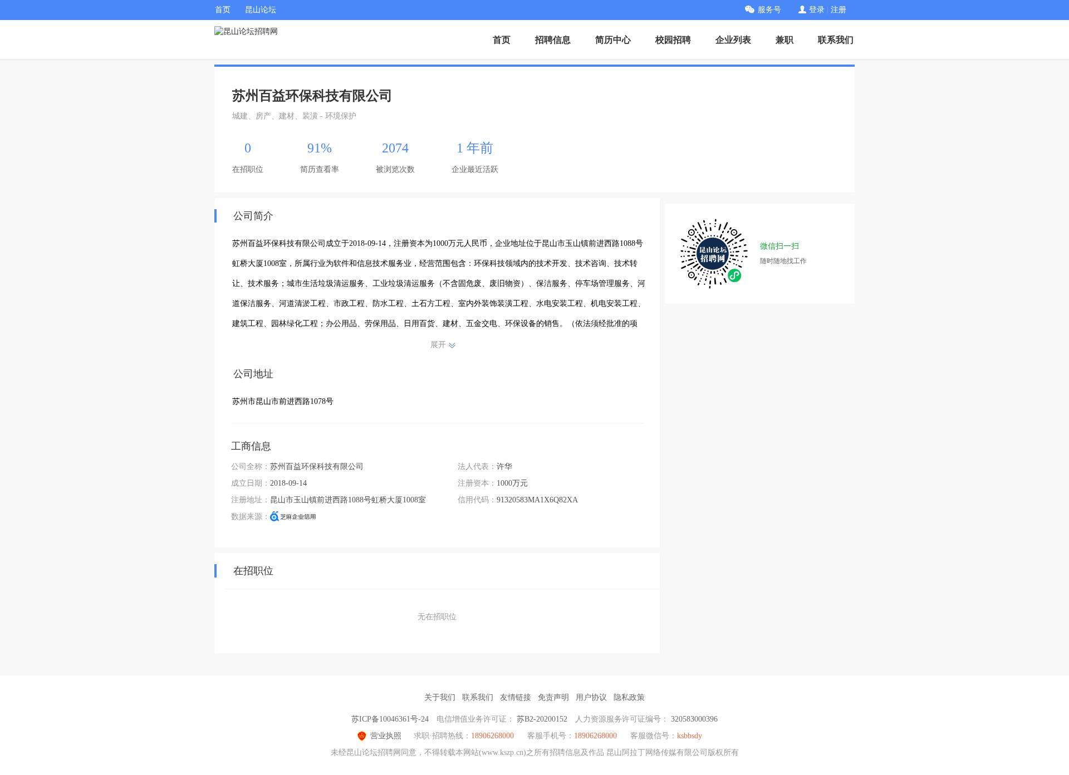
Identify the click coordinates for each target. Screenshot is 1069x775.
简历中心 (613, 40)
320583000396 (694, 719)
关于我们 (439, 697)
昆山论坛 (260, 10)
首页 (223, 10)
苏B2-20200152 (542, 719)
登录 (817, 10)
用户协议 (591, 697)
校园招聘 (673, 40)
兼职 (784, 40)
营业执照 (385, 736)
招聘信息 (553, 40)
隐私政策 (629, 697)
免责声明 (553, 697)
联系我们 (836, 40)
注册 (838, 10)
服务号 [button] (769, 10)
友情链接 (515, 697)
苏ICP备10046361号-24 (390, 719)
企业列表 (733, 40)
